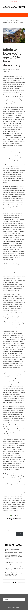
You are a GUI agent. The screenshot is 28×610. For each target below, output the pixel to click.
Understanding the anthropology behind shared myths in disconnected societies (13, 574)
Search (7, 531)
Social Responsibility (8, 46)
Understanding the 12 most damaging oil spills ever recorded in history (13, 556)
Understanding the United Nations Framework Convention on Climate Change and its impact (13, 550)
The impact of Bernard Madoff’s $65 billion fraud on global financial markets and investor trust (14, 568)
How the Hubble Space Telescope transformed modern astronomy (13, 562)
